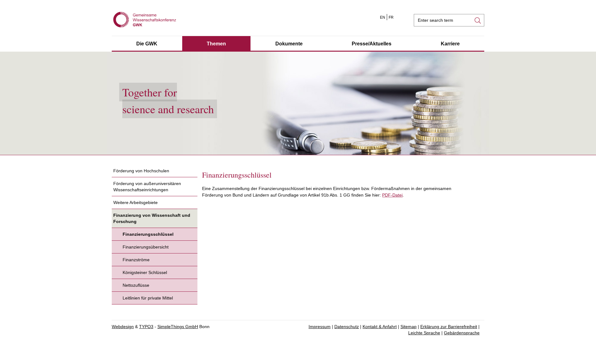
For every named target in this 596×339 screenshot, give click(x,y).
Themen (216, 43)
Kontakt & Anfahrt (380, 326)
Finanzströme (136, 259)
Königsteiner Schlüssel (145, 272)
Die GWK (146, 43)
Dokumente (289, 43)
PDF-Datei (392, 195)
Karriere (450, 43)
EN (382, 17)
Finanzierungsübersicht (146, 246)
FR (391, 17)
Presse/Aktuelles (371, 43)
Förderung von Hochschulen (141, 170)
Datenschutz (346, 326)
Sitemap (408, 326)
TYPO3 (146, 326)
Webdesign (123, 326)
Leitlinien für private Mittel (148, 297)
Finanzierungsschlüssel (148, 234)
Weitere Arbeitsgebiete (135, 202)
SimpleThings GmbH (177, 326)
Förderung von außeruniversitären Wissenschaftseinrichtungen (147, 186)
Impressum (320, 326)
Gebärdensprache (462, 332)
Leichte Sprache (424, 332)
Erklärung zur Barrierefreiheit (448, 326)
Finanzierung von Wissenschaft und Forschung (151, 218)
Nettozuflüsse (136, 285)
